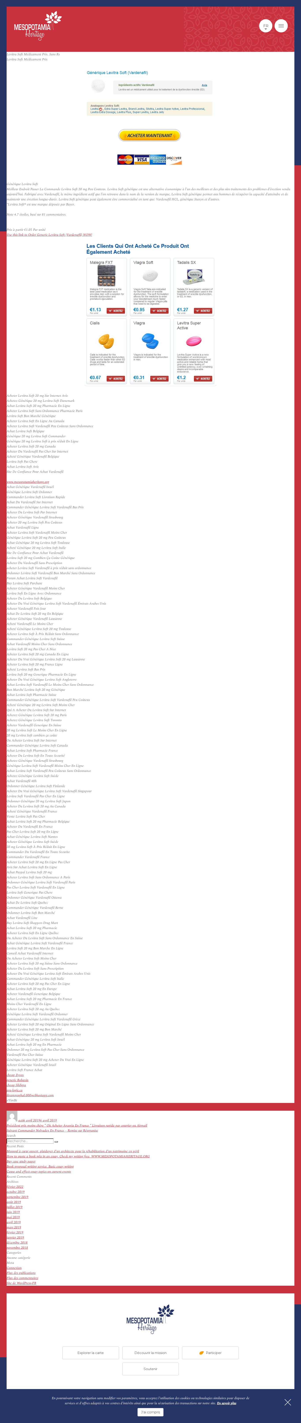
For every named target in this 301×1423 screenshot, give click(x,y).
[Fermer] (287, 1402)
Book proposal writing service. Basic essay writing (40, 1166)
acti (20, 1120)
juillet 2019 (14, 1207)
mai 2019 (13, 1217)
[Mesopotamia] (38, 26)
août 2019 (14, 1202)
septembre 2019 (17, 1196)
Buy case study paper (21, 1161)
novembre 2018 (17, 1247)
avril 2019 (14, 1222)
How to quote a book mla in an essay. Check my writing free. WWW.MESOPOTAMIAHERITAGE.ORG (78, 1156)
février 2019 (15, 1232)
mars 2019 (14, 1227)
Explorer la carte (90, 1353)
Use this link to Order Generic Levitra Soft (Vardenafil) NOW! (49, 234)
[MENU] (281, 25)
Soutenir (150, 1369)
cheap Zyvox (15, 1075)
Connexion (14, 1267)
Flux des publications (21, 1273)
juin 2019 (13, 1212)
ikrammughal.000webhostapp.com (30, 1095)
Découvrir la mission (150, 1353)
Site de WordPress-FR (21, 1283)
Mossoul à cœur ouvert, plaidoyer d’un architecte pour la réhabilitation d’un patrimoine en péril (73, 1151)
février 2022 (15, 1186)
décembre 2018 (17, 1242)
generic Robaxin (17, 1080)
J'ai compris (150, 1412)
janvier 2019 (15, 1237)
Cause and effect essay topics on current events (39, 1171)
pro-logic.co (14, 1090)
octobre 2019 (16, 1191)
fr (265, 26)
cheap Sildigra (16, 1085)
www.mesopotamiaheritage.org (28, 481)
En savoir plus (226, 1403)
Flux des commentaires (22, 1278)
